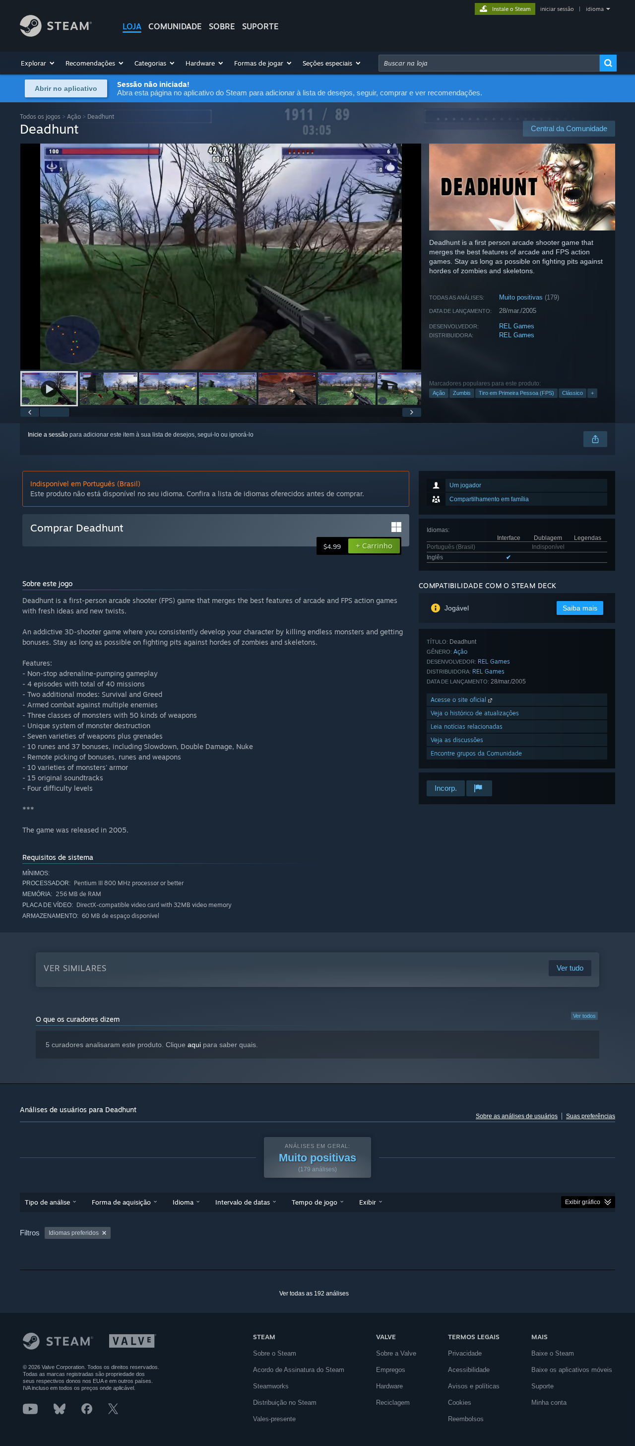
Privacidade (465, 1353)
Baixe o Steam (552, 1353)
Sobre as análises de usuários (517, 1116)
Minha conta (549, 1402)
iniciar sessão (557, 8)
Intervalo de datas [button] (242, 1202)
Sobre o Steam (274, 1353)
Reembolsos (466, 1419)
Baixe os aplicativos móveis (571, 1369)
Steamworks (271, 1386)
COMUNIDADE (175, 26)
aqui (194, 1045)
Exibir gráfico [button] (582, 1202)
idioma (595, 8)
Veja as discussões (457, 740)
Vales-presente (274, 1419)
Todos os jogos (40, 116)
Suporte (542, 1386)
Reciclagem (393, 1402)
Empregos (390, 1369)
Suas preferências (590, 1116)
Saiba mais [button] (580, 608)
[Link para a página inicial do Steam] (56, 34)
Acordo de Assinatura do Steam (298, 1369)
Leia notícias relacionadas (467, 726)
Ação (74, 116)
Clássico (572, 393)
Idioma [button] (183, 1202)
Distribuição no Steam (285, 1402)
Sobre (222, 26)
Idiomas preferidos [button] (74, 1232)
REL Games (516, 326)
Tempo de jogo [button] (314, 1202)
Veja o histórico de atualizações (475, 713)
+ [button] (592, 393)
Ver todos (584, 1016)
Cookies (459, 1402)
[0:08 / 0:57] (220, 257)
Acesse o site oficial (459, 699)
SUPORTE (260, 26)
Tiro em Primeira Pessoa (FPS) (516, 393)
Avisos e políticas (474, 1386)
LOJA (132, 26)
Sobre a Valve (396, 1353)
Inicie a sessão (48, 434)
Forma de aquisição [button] (121, 1202)
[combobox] (489, 63)
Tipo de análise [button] (47, 1202)
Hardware (389, 1386)
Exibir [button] (367, 1202)
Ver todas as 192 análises (314, 1293)
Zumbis (462, 393)
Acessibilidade (469, 1369)
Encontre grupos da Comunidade (476, 753)
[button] (38, 63)
